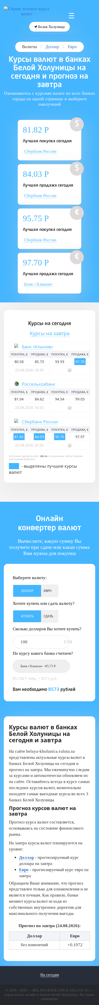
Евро (72, 46)
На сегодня (49, 975)
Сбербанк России (40, 151)
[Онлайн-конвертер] (70, 370)
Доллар (52, 46)
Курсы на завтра (50, 333)
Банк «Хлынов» (38, 284)
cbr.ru (43, 456)
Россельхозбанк (38, 384)
